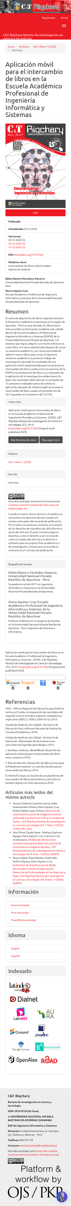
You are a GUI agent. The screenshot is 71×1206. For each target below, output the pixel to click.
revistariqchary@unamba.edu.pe (38, 1145)
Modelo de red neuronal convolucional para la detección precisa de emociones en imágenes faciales (37, 843)
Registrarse (48, 17)
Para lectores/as (20, 905)
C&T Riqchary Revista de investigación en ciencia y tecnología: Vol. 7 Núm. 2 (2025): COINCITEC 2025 (39, 825)
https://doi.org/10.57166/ (28, 254)
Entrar (64, 17)
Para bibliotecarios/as (23, 920)
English (15, 948)
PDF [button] (35, 212)
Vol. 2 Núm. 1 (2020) (44, 46)
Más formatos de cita (23, 439)
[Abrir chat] (61, 1196)
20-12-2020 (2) (16, 243)
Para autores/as (20, 912)
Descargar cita (50, 439)
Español (15, 955)
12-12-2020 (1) (16, 247)
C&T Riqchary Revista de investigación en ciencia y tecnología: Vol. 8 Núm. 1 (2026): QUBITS (39, 850)
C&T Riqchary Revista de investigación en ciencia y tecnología (33, 36)
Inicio (11, 46)
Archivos (24, 46)
